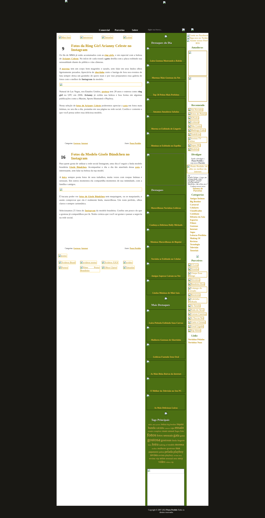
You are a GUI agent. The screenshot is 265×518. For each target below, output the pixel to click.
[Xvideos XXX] (110, 262)
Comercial (104, 30)
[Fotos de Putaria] (197, 113)
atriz (150, 424)
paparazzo (153, 452)
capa (172, 428)
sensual (169, 458)
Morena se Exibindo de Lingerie (166, 129)
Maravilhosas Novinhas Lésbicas (166, 208)
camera (167, 428)
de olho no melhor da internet (123, 20)
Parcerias (120, 30)
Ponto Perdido (123, 11)
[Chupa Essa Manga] (197, 276)
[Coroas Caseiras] (197, 314)
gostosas (166, 440)
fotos (151, 434)
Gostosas (77, 143)
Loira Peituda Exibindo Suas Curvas (166, 323)
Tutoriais (194, 250)
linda (174, 440)
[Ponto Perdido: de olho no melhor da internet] (197, 171)
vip (172, 462)
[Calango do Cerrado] (197, 291)
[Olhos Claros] (109, 267)
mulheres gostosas (166, 448)
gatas (182, 435)
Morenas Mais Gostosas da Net (166, 78)
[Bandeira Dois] (196, 284)
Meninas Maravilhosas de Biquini (165, 242)
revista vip (154, 458)
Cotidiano (194, 214)
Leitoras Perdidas (198, 235)
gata (176, 435)
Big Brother (195, 201)
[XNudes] (193, 118)
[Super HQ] (194, 145)
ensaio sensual (168, 431)
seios (162, 458)
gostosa (153, 440)
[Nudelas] (193, 149)
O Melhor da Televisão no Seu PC (166, 391)
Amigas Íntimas (197, 198)
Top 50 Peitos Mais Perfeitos (166, 95)
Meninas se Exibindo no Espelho (166, 146)
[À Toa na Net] (196, 318)
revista (154, 455)
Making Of (195, 238)
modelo (171, 444)
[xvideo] (128, 262)
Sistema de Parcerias (198, 189)
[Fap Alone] (194, 330)
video (161, 461)
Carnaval (194, 205)
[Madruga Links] (197, 130)
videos (168, 462)
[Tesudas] (193, 269)
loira (155, 444)
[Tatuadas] (107, 37)
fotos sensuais (165, 435)
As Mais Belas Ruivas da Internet (166, 374)
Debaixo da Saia (197, 217)
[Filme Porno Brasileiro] (90, 270)
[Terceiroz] (194, 280)
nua (178, 448)
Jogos (192, 232)
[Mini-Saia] (65, 37)
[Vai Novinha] (195, 109)
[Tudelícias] (194, 134)
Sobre (135, 30)
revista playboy (165, 455)
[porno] (62, 255)
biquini (180, 424)
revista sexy (178, 455)
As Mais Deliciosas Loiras (166, 408)
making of (163, 445)
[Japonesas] (86, 37)
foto (182, 431)
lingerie (181, 440)
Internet (84, 143)
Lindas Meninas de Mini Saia (166, 293)
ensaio (179, 428)
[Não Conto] (195, 126)
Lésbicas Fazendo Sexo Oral (166, 357)
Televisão (194, 247)
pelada (169, 451)
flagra (177, 431)
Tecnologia (195, 244)
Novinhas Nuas (195, 342)
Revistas (194, 241)
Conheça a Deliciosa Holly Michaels (166, 225)
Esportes (194, 220)
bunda (152, 427)
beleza (163, 424)
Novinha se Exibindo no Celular (166, 259)
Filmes (193, 223)
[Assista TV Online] (197, 141)
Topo (205, 506)
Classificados (196, 211)
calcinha (160, 428)
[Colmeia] (193, 122)
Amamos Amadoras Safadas (166, 112)
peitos (161, 452)
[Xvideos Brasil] (67, 262)
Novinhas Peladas (196, 339)
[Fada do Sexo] (196, 310)
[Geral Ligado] (196, 326)
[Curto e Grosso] (197, 322)
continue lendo (81, 122)
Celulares (194, 208)
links (149, 445)
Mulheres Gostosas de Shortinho (166, 340)
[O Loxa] (193, 265)
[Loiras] (127, 37)
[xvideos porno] (88, 262)
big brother (171, 424)
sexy (180, 458)
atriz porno (156, 424)
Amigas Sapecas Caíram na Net (166, 276)
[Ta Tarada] (194, 306)
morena (179, 444)
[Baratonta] (194, 295)
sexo (175, 458)
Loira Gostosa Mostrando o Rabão (166, 61)
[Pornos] (63, 267)
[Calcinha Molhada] (197, 301)
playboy (178, 451)
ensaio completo (154, 431)
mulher (154, 448)
